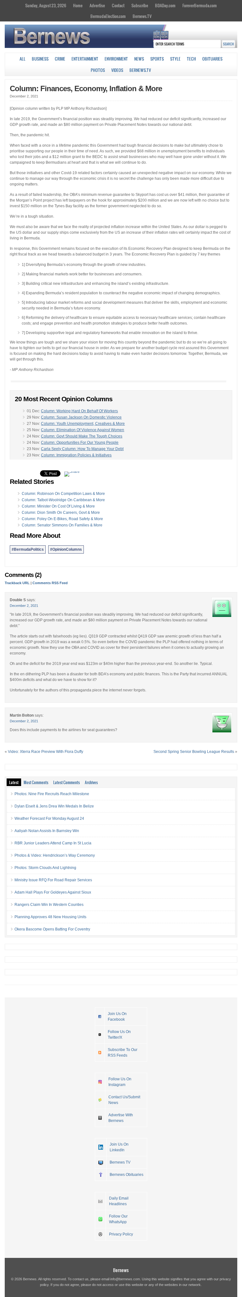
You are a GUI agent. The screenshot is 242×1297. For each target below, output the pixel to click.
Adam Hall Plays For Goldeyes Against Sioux (52, 892)
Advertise (97, 5)
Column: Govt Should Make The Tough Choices (81, 436)
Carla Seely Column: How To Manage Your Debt (82, 449)
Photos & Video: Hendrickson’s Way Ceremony (54, 855)
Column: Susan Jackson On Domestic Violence (81, 417)
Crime (60, 59)
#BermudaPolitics (28, 549)
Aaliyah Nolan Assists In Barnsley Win (46, 831)
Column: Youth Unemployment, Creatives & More (83, 423)
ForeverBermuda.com (199, 5)
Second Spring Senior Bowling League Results (193, 751)
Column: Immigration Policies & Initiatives (76, 455)
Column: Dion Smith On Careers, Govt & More (61, 512)
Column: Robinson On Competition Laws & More (63, 493)
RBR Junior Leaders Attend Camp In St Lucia (52, 843)
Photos (98, 70)
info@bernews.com (125, 1279)
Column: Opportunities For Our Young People (79, 442)
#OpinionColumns (66, 549)
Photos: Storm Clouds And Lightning (45, 868)
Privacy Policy (121, 1234)
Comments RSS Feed (50, 583)
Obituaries (212, 59)
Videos (117, 70)
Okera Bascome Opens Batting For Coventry (52, 929)
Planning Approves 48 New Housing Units (50, 917)
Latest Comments (66, 782)
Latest (14, 782)
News (139, 59)
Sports (157, 59)
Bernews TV (120, 1162)
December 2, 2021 (24, 605)
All (23, 59)
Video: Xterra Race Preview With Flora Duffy (45, 751)
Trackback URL (17, 583)
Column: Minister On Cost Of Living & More (58, 506)
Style (175, 59)
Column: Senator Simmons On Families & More (62, 525)
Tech (191, 59)
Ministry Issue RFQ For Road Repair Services (53, 880)
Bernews (121, 1270)
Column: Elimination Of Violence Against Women (82, 430)
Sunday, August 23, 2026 (45, 5)
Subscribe (139, 5)
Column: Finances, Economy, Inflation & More (86, 88)
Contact (118, 5)
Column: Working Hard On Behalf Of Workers (79, 411)
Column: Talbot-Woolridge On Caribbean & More (63, 500)
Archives (91, 782)
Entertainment (85, 59)
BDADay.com (165, 5)
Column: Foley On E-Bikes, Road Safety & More (62, 519)
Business (40, 59)
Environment (116, 59)
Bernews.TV (142, 16)
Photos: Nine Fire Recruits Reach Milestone (51, 794)
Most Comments (36, 782)
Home (78, 5)
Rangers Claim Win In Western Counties (49, 904)
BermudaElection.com (108, 16)
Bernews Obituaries (126, 1174)
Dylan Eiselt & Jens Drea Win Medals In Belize (54, 806)
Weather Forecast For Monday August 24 (49, 818)
